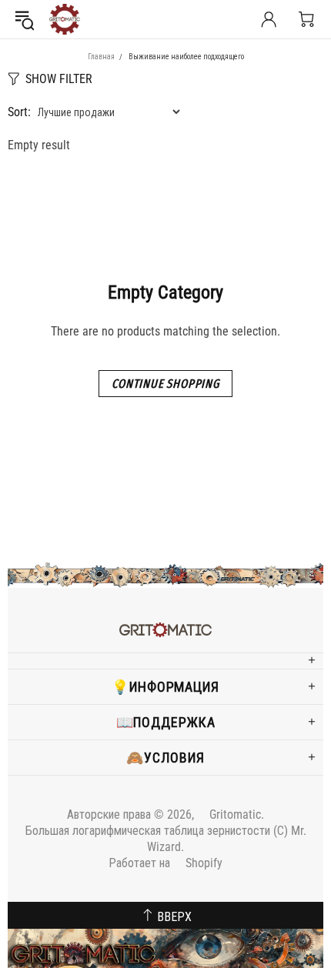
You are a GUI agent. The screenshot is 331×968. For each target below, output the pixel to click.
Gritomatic (64, 19)
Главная (101, 56)
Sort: (19, 112)
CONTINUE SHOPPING (165, 383)
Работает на (165, 863)
